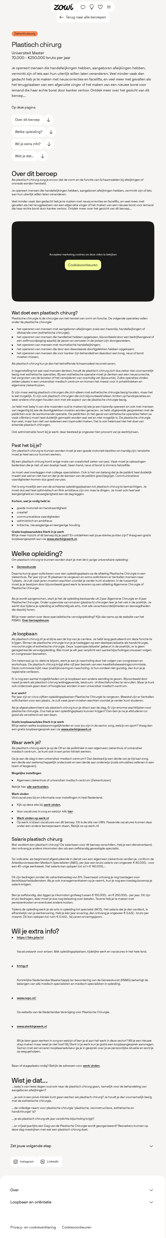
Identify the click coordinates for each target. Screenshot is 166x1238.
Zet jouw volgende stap (30, 1146)
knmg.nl (22, 966)
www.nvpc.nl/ (26, 998)
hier (70, 811)
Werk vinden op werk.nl (33, 818)
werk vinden (52, 805)
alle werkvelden (37, 787)
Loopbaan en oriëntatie (30, 1202)
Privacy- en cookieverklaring (33, 1227)
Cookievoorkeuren (76, 1227)
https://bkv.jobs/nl (30, 937)
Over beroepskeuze (35, 620)
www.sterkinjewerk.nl (62, 539)
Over (14, 1190)
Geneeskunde (26, 567)
